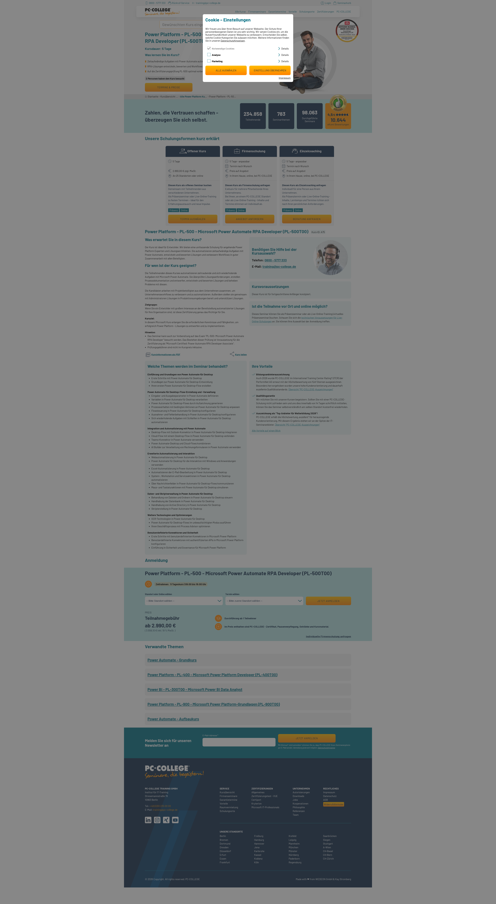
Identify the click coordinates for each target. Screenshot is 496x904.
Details (285, 48)
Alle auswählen (226, 70)
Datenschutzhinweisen (233, 40)
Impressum (285, 77)
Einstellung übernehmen (270, 70)
